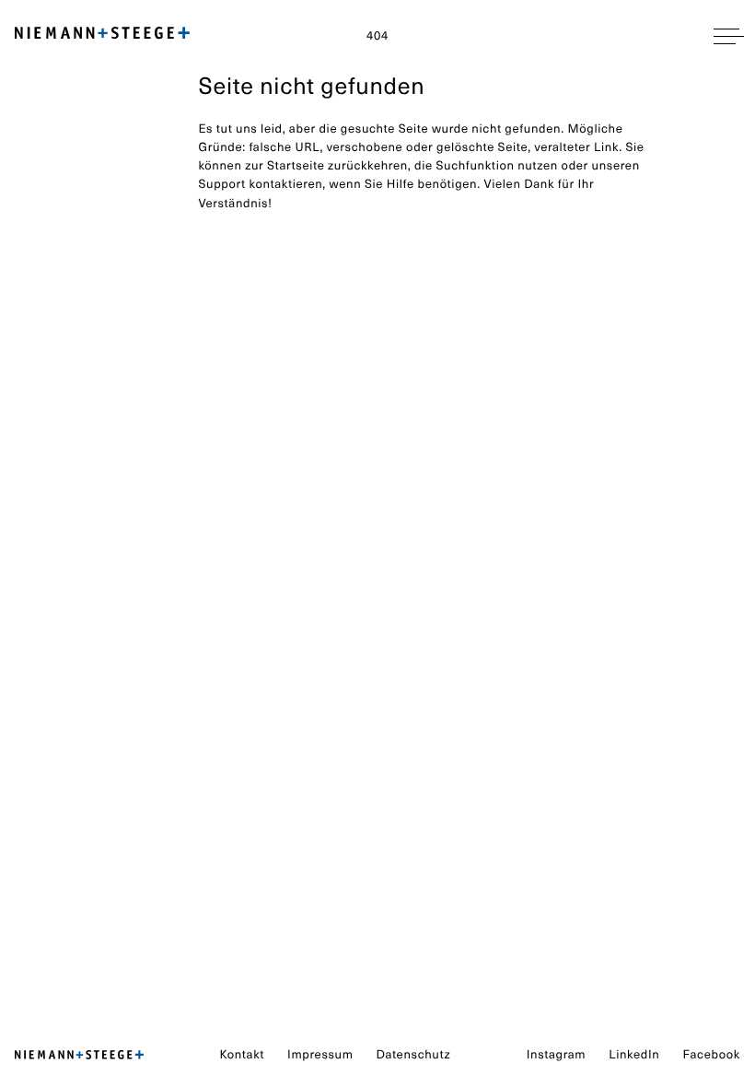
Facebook (711, 1054)
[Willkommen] (102, 36)
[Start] (79, 1055)
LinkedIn (634, 1054)
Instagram (556, 1054)
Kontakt (242, 1054)
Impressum (320, 1054)
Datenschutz (414, 1054)
